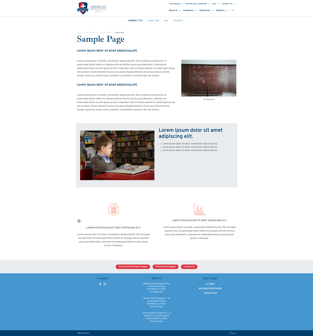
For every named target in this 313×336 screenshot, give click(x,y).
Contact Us (227, 4)
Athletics (220, 10)
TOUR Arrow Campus (165, 266)
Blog (166, 20)
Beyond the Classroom (196, 4)
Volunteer (210, 293)
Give (214, 4)
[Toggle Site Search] (232, 10)
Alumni (210, 284)
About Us (173, 10)
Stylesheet (178, 20)
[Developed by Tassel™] (232, 333)
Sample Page (153, 20)
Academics (188, 10)
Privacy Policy (83, 333)
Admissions (204, 10)
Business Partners (210, 288)
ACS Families (174, 4)
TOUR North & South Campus (133, 266)
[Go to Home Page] (92, 8)
